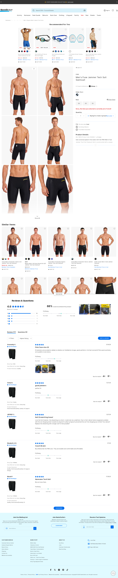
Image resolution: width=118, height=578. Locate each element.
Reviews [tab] (11, 332)
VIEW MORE (59, 294)
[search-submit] (33, 10)
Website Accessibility (7, 555)
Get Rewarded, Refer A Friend (98, 543)
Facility (76, 15)
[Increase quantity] (84, 115)
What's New (33, 543)
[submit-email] (34, 528)
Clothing (61, 15)
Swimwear (27, 15)
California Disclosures (65, 574)
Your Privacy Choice (43, 574)
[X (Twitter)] (55, 570)
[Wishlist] (113, 10)
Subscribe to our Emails (36, 553)
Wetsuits (45, 15)
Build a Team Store (34, 551)
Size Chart (112, 99)
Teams (99, 15)
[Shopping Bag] (117, 10)
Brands (92, 15)
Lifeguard (69, 15)
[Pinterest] (63, 570)
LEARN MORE (59, 525)
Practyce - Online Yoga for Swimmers (39, 559)
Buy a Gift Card (33, 555)
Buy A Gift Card (94, 547)
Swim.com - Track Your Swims (37, 557)
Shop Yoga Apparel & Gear (36, 561)
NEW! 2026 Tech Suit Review (37, 547)
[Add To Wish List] (34, 69)
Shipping (4, 551)
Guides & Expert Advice (7, 545)
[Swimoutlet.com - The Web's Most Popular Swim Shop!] (6, 10)
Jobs (60, 545)
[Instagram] (59, 570)
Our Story (61, 543)
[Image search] (84, 10)
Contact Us (4, 553)
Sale (82, 15)
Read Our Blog (62, 549)
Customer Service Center (8, 543)
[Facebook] (51, 570)
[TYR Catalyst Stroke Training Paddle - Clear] (76, 38)
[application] (113, 573)
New (87, 15)
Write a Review (105, 338)
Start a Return (5, 549)
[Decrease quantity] (78, 115)
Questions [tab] (22, 332)
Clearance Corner (34, 545)
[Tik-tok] (67, 570)
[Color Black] (77, 94)
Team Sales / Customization (37, 549)
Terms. (114, 522)
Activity (19, 15)
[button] (79, 67)
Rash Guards (36, 15)
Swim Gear (53, 15)
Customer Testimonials (64, 547)
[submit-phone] (112, 527)
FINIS (77, 74)
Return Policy (5, 547)
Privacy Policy (108, 522)
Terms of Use (23, 574)
